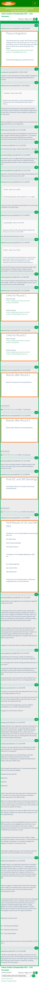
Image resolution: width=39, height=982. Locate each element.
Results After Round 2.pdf (10, 455)
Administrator (5, 28)
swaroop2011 (5, 277)
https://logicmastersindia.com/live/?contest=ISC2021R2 (18, 341)
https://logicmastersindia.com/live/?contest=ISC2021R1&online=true (18, 313)
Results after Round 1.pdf (10, 409)
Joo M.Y (3, 145)
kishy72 (3, 130)
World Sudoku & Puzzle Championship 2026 (19, 8)
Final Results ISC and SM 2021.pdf (12, 512)
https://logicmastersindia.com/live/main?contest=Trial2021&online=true (19, 51)
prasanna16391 (6, 155)
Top (36, 25)
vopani (3, 744)
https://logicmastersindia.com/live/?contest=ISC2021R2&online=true (18, 353)
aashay (3, 722)
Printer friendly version (8, 981)
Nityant (3, 688)
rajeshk (3, 951)
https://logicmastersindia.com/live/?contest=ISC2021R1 (18, 302)
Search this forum (7, 979)
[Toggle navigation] (34, 3)
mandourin (4, 72)
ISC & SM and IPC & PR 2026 (19, 11)
